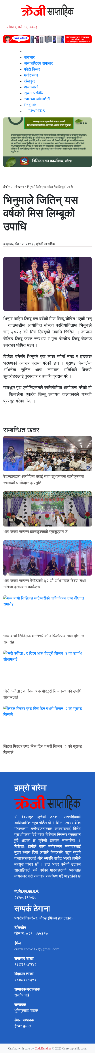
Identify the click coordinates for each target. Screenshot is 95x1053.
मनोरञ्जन (31, 75)
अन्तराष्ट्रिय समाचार (38, 63)
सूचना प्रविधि (33, 93)
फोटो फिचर (32, 69)
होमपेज (6, 186)
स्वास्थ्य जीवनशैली (37, 99)
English (30, 105)
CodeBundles (43, 1048)
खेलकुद (29, 81)
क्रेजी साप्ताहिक (45, 244)
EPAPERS (36, 111)
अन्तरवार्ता (31, 87)
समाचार (29, 57)
